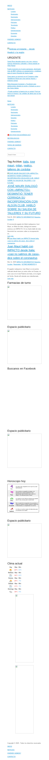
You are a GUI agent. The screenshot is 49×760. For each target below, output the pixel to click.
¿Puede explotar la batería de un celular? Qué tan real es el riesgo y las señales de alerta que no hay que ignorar (24, 93)
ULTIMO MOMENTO (28, 264)
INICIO (9, 5)
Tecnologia (14, 25)
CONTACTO (11, 43)
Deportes (14, 36)
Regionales (14, 14)
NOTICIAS (10, 9)
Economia (14, 33)
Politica (13, 28)
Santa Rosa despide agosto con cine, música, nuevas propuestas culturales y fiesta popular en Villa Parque (23, 63)
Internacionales (15, 19)
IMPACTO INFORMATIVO (25, 217)
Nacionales (14, 17)
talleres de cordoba (18, 169)
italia (25, 161)
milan (19, 165)
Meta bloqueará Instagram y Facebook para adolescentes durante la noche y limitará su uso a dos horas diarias (23, 86)
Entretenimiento (16, 30)
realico (28, 165)
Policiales (14, 22)
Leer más (10, 236)
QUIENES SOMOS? (14, 39)
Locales (13, 11)
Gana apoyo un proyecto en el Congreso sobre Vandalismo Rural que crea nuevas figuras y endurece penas (22, 78)
